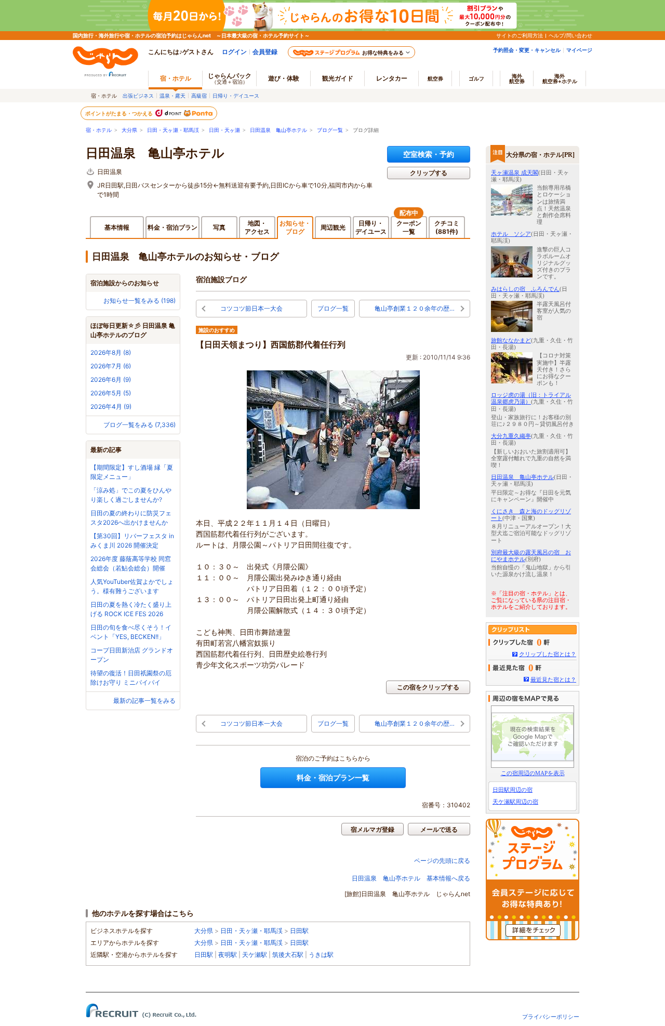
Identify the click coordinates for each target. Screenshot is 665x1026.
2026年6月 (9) (110, 379)
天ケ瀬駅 (254, 954)
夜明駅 (227, 954)
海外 (517, 78)
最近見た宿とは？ (553, 679)
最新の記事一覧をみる (144, 700)
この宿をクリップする (428, 687)
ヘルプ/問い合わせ (570, 35)
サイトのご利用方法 (519, 35)
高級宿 (199, 95)
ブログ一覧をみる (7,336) (139, 425)
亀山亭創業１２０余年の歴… (415, 308)
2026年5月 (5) (110, 393)
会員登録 (264, 52)
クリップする (428, 173)
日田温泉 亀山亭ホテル (278, 130)
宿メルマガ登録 (372, 829)
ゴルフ (476, 78)
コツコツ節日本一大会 (251, 308)
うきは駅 (321, 954)
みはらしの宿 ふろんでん (525, 289)
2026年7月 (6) (110, 366)
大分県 (129, 130)
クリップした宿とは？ (547, 654)
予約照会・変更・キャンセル (527, 50)
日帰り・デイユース (235, 95)
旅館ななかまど (511, 340)
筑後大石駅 (287, 954)
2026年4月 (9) (110, 406)
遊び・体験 (283, 78)
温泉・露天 (172, 95)
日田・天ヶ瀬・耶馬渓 (173, 130)
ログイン (234, 52)
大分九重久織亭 (511, 436)
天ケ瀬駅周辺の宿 (515, 801)
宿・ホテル (99, 130)
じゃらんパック (229, 78)
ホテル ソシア (511, 234)
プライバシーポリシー (550, 1016)
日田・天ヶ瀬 (224, 130)
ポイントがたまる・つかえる (119, 113)
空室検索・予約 (428, 154)
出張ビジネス (138, 95)
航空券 (435, 78)
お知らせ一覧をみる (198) (139, 300)
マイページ (579, 50)
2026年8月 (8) (110, 352)
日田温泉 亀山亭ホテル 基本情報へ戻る (411, 878)
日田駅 (299, 931)
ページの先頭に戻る (442, 860)
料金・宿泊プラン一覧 (333, 777)
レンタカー (391, 78)
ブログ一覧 (330, 130)
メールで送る (439, 829)
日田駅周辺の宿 (513, 790)
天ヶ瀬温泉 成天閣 (514, 172)
